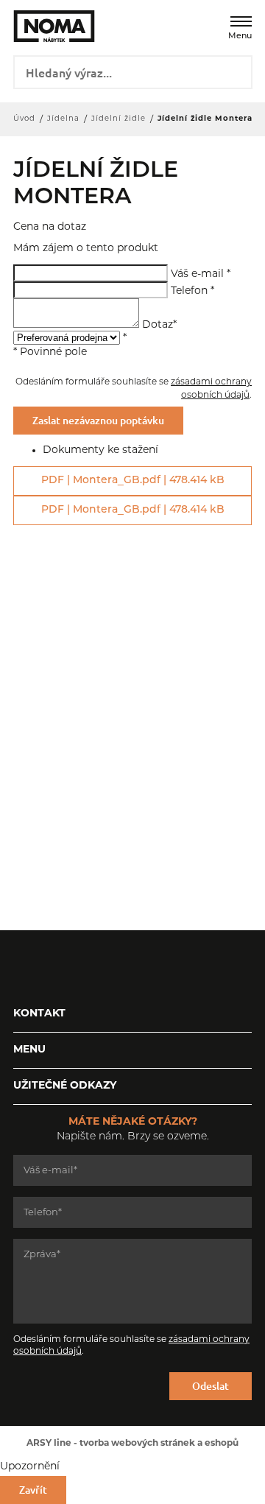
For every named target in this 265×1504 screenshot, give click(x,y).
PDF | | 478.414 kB (133, 480)
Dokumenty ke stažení (100, 450)
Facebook (24, 967)
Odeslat (210, 1386)
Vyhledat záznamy (236, 70)
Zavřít (33, 1490)
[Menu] (241, 21)
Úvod (24, 119)
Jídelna (63, 119)
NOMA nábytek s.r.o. (44, 26)
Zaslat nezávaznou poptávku (98, 420)
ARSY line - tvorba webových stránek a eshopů (132, 1443)
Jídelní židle (118, 119)
